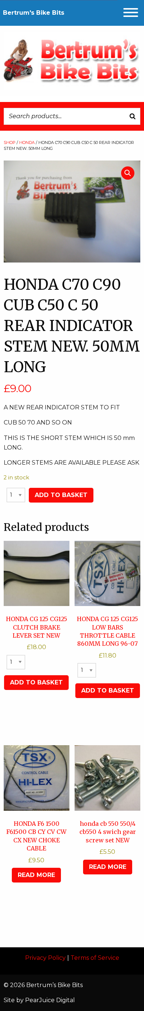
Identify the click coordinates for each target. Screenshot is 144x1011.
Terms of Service (95, 957)
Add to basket (61, 495)
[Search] (132, 116)
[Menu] (130, 12)
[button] (127, 173)
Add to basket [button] (36, 682)
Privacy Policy (45, 957)
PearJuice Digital (50, 1000)
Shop (10, 142)
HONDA (27, 142)
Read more (36, 874)
